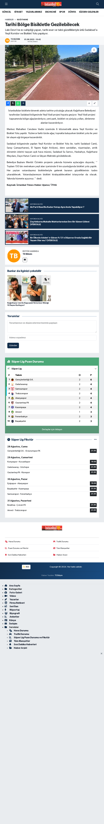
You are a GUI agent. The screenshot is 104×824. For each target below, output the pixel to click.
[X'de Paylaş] (13, 103)
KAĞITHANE (22, 20)
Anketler (14, 617)
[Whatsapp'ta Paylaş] (18, 103)
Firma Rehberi (17, 603)
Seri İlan (13, 606)
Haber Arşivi (62, 555)
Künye (12, 620)
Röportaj (14, 610)
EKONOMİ (50, 12)
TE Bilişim (59, 575)
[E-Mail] (25, 260)
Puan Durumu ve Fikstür (18, 548)
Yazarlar (14, 599)
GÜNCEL (6, 12)
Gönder (13, 345)
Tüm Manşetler (63, 548)
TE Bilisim (27, 254)
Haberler (9, 20)
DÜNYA (72, 12)
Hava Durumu (14, 542)
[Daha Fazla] (23, 103)
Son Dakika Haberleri (17, 555)
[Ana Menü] (6, 4)
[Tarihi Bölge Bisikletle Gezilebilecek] (52, 72)
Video (12, 596)
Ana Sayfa (14, 586)
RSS (27, 567)
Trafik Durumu (62, 542)
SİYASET (18, 12)
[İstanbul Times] (51, 4)
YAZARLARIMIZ (34, 12)
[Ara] (97, 4)
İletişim (13, 624)
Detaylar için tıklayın (52, 429)
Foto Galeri (15, 592)
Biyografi (14, 613)
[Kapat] (102, 653)
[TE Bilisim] (13, 256)
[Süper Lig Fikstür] (95, 440)
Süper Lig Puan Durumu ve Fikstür (32, 637)
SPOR (62, 12)
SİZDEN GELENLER (88, 12)
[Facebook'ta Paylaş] (8, 103)
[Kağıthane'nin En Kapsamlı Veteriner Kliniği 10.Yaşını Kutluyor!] (29, 288)
